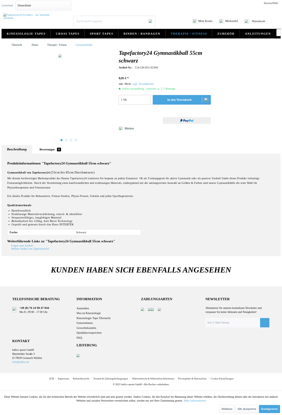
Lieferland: (8, 5)
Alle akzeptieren (246, 409)
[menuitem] (202, 22)
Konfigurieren (269, 409)
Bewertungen (50, 149)
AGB (51, 378)
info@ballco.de (20, 362)
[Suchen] (150, 21)
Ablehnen (226, 409)
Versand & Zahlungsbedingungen (110, 378)
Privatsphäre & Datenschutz (192, 378)
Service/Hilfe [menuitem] (271, 3)
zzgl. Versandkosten (143, 83)
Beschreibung (17, 149)
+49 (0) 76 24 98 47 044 (34, 307)
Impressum (63, 378)
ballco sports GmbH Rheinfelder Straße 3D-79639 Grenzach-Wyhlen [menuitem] (27, 355)
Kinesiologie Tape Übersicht (93, 318)
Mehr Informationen (195, 400)
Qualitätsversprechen (89, 332)
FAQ (79, 337)
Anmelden (83, 308)
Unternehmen (85, 322)
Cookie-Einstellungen (222, 378)
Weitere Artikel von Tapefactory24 (29, 248)
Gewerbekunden (86, 327)
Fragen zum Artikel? (21, 245)
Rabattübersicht (81, 378)
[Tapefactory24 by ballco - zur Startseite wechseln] (27, 16)
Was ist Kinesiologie (89, 313)
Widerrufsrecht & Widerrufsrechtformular (153, 378)
